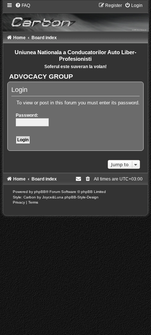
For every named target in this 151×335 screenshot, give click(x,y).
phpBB (40, 192)
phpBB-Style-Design (82, 197)
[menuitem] (22, 5)
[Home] (75, 17)
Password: (27, 115)
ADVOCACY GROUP (41, 76)
